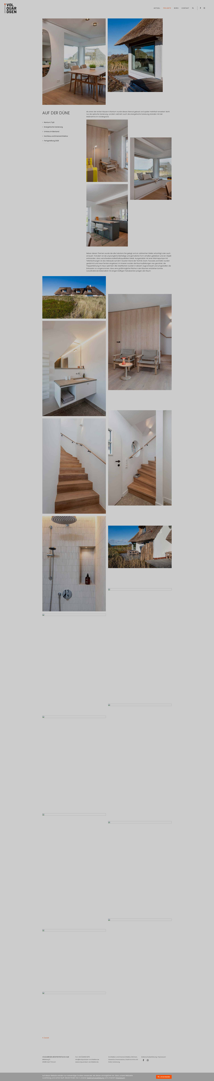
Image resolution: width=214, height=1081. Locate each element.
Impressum (120, 1078)
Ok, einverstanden (164, 1077)
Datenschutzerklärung (95, 1078)
